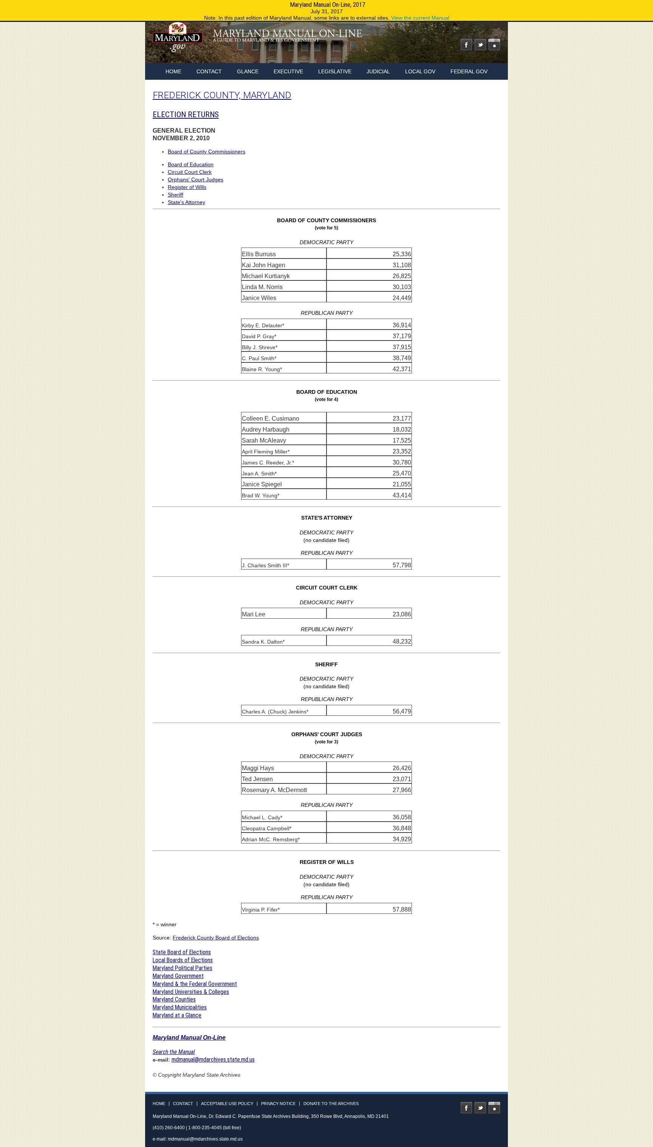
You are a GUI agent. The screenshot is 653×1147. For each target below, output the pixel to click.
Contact (209, 71)
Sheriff (175, 195)
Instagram (494, 45)
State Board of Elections (182, 952)
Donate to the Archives (331, 1104)
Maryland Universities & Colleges (191, 991)
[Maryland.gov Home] (178, 40)
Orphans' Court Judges (195, 179)
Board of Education (191, 164)
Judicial (378, 71)
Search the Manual (174, 1052)
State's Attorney (186, 202)
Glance (247, 71)
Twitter (480, 45)
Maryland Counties (174, 999)
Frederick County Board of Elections (216, 938)
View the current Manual (420, 18)
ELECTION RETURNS (186, 114)
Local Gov (420, 71)
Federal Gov (468, 71)
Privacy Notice (278, 1104)
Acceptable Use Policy (227, 1104)
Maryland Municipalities (180, 1007)
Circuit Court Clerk (190, 172)
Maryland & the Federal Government (195, 984)
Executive (288, 71)
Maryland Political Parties (182, 968)
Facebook (466, 45)
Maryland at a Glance (177, 1015)
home (173, 71)
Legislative (334, 71)
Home (159, 1104)
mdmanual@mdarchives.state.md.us (213, 1059)
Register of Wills (187, 187)
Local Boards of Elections (183, 960)
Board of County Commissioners (206, 152)
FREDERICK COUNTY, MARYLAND (222, 95)
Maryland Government (178, 976)
